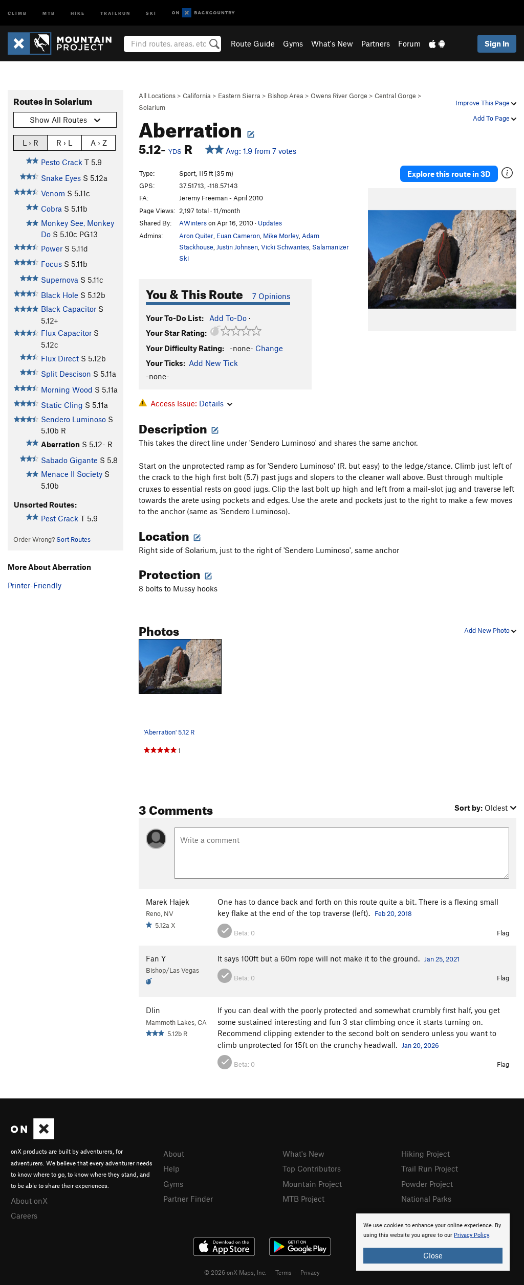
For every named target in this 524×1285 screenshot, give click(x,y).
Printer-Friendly (34, 585)
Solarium (152, 107)
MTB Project (303, 1198)
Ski (151, 12)
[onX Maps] (32, 1136)
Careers (24, 1215)
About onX (29, 1200)
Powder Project (427, 1183)
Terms (283, 1272)
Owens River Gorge (339, 95)
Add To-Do (228, 318)
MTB (48, 12)
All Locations (157, 95)
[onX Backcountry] (203, 13)
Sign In (497, 43)
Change (269, 348)
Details (211, 403)
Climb (17, 12)
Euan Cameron (238, 236)
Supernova (59, 279)
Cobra (51, 208)
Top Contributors (311, 1168)
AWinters (193, 223)
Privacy (310, 1272)
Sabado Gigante (69, 460)
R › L (64, 142)
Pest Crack (59, 518)
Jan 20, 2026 (420, 1045)
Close (433, 1255)
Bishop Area (285, 95)
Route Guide (253, 43)
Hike (78, 12)
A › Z (99, 142)
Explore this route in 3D (449, 173)
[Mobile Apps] (437, 43)
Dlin (153, 1010)
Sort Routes (73, 539)
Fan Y (156, 958)
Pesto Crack (61, 162)
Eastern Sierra (239, 95)
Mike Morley (281, 236)
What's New (332, 43)
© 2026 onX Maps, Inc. (235, 1272)
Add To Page (492, 118)
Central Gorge (395, 95)
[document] (433, 1242)
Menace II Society (71, 473)
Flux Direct (60, 358)
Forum (409, 43)
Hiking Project (425, 1153)
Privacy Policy (471, 1235)
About (173, 1153)
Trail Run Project (429, 1168)
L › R (30, 142)
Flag (503, 933)
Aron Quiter (196, 236)
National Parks (426, 1198)
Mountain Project (312, 1183)
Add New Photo (487, 630)
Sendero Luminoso (73, 419)
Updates (270, 223)
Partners (375, 43)
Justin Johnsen (237, 247)
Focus (51, 263)
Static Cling (62, 404)
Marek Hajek (167, 901)
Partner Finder (188, 1198)
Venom (53, 193)
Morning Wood (67, 389)
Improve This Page (483, 103)
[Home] (65, 43)
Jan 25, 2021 (442, 959)
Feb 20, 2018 (393, 913)
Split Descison (66, 373)
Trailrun (115, 12)
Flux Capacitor (66, 332)
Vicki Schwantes (285, 247)
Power (51, 248)
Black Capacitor (68, 308)
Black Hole (59, 295)
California (197, 95)
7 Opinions (271, 296)
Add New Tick (213, 363)
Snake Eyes (61, 177)
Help (171, 1168)
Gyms (293, 43)
